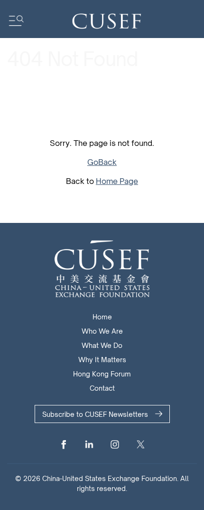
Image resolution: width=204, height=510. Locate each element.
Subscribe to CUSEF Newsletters (95, 414)
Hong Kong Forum (102, 374)
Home (102, 317)
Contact (102, 388)
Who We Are (102, 331)
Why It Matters (102, 360)
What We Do (102, 345)
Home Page (117, 181)
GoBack (102, 162)
